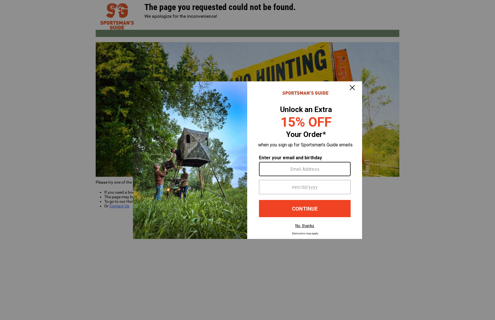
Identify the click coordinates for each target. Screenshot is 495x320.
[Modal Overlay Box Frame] (247, 160)
